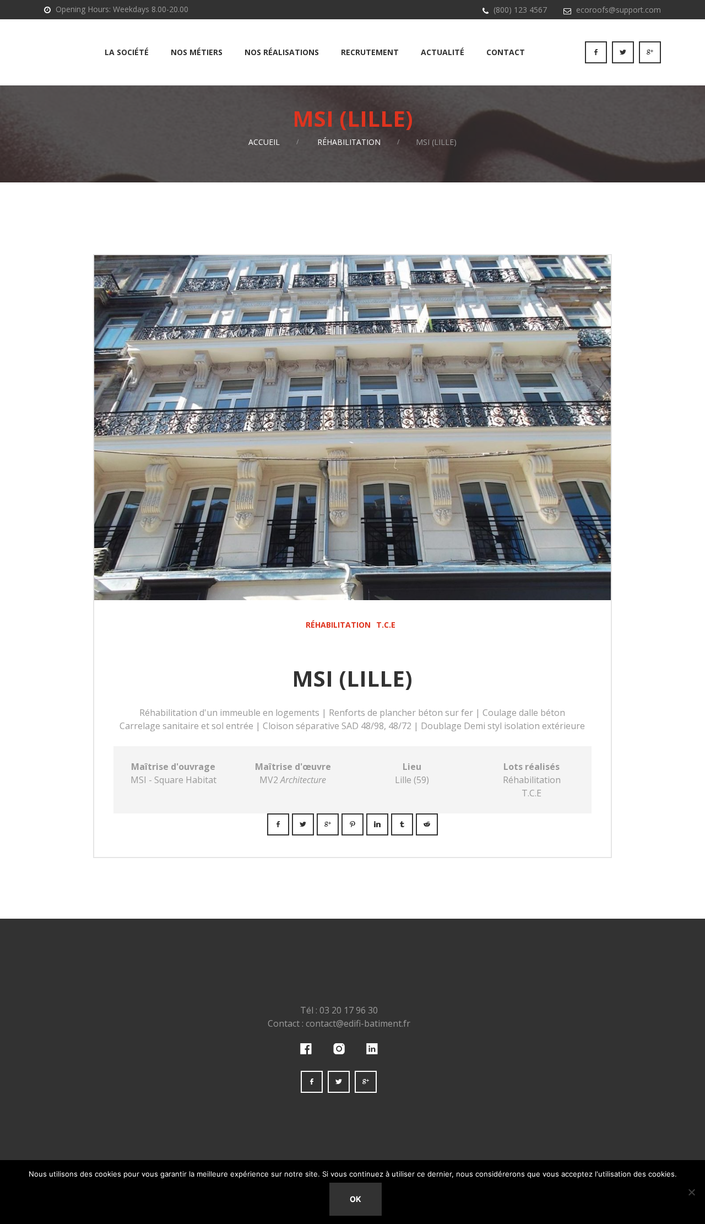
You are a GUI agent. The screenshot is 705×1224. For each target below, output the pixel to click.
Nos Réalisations (282, 52)
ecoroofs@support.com (618, 9)
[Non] (691, 1192)
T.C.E (385, 624)
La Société (127, 52)
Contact (505, 52)
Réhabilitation (349, 142)
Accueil (264, 142)
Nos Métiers (197, 52)
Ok (355, 1199)
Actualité (442, 52)
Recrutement (370, 52)
